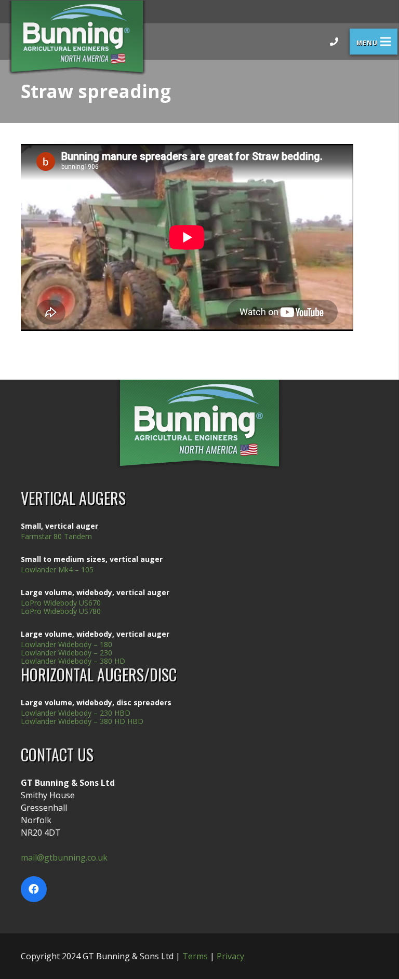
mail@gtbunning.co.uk (64, 857)
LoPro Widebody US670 (61, 603)
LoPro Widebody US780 (61, 611)
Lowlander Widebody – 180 (66, 644)
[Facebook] (34, 889)
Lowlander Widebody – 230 (66, 653)
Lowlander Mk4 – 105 (57, 569)
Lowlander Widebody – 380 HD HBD (82, 721)
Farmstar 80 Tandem (56, 536)
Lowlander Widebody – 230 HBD (75, 713)
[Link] (77, 38)
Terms (195, 956)
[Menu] (373, 42)
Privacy (230, 956)
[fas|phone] (334, 41)
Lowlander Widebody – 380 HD (73, 661)
